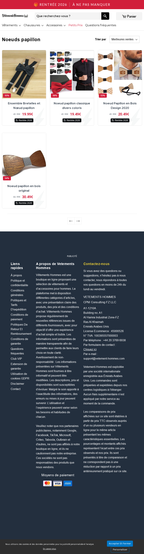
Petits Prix (75, 25)
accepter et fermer (120, 543)
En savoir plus (49, 549)
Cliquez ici (90, 349)
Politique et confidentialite (19, 283)
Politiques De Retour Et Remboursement (21, 329)
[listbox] (124, 39)
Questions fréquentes (100, 25)
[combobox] (68, 16)
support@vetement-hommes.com (104, 358)
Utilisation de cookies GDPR (20, 376)
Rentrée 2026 (25, 120)
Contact (15, 389)
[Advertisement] (75, 245)
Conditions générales (17, 293)
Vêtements (10, 25)
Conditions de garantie (19, 341)
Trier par (100, 39)
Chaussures (32, 25)
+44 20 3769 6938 (114, 340)
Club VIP (16, 358)
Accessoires (54, 25)
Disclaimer (17, 383)
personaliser (120, 549)
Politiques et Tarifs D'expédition (18, 305)
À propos (16, 275)
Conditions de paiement (19, 317)
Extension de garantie (19, 366)
